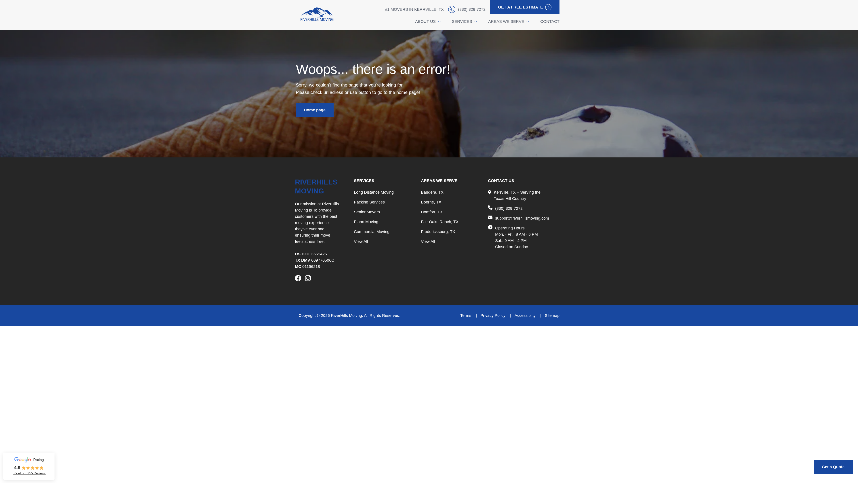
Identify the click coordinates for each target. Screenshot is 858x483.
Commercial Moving (371, 231)
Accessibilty (526, 315)
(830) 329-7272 (509, 208)
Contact (549, 21)
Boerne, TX (431, 202)
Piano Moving (366, 222)
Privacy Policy (493, 315)
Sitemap (552, 315)
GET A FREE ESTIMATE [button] (520, 7)
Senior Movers (367, 212)
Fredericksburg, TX (438, 231)
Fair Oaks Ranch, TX (439, 222)
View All (361, 241)
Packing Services (369, 202)
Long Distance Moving (374, 192)
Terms (466, 315)
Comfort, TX (432, 212)
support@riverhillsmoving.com (522, 218)
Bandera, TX (432, 192)
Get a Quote (833, 467)
